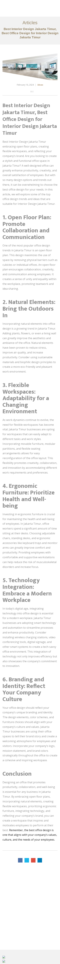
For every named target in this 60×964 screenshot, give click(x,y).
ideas (40, 84)
